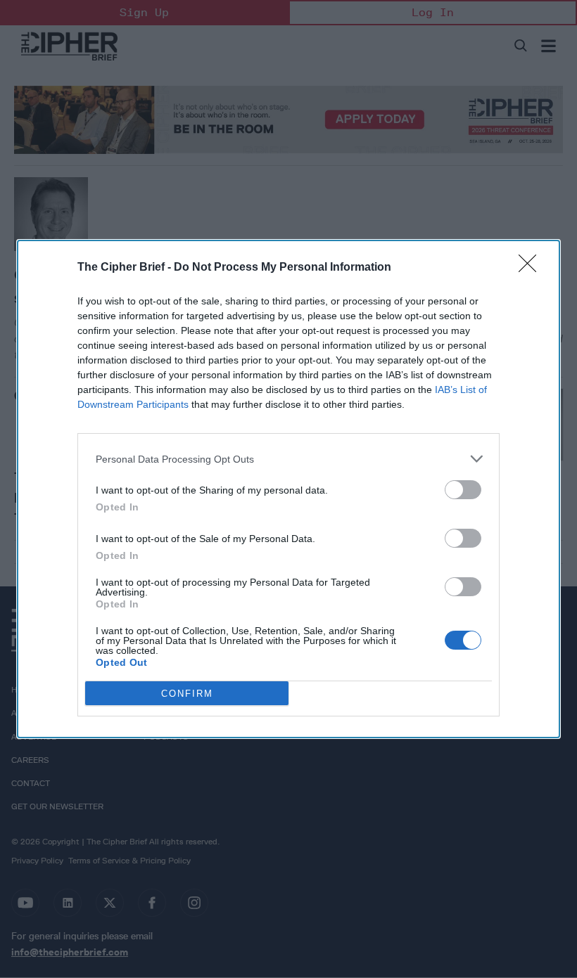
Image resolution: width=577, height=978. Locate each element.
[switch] (463, 489)
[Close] (532, 268)
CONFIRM (187, 693)
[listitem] (288, 458)
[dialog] (288, 489)
